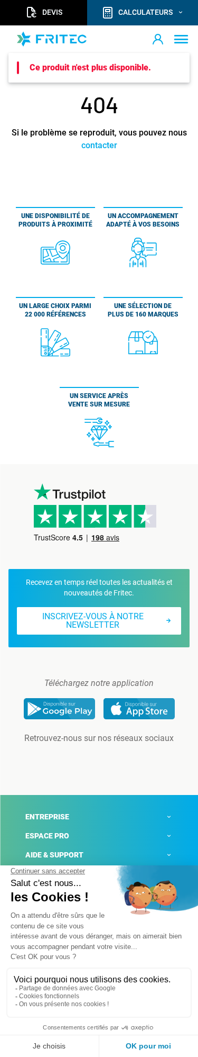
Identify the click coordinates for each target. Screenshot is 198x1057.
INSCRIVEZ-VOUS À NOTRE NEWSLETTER (93, 620)
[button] (158, 39)
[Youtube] (114, 759)
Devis (52, 12)
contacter (99, 145)
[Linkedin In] (84, 759)
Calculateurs (145, 12)
